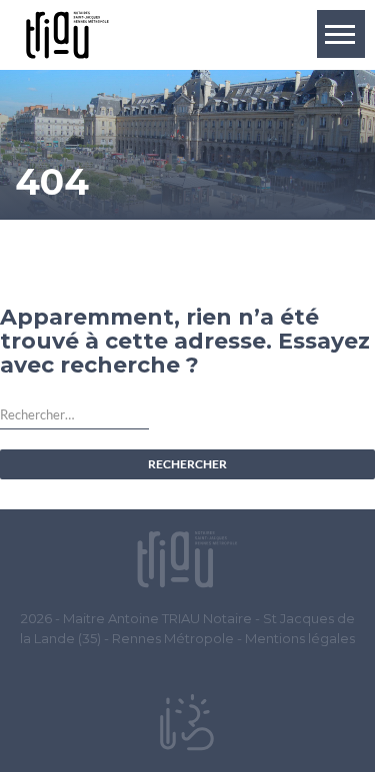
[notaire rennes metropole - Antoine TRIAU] (187, 559)
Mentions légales (300, 638)
